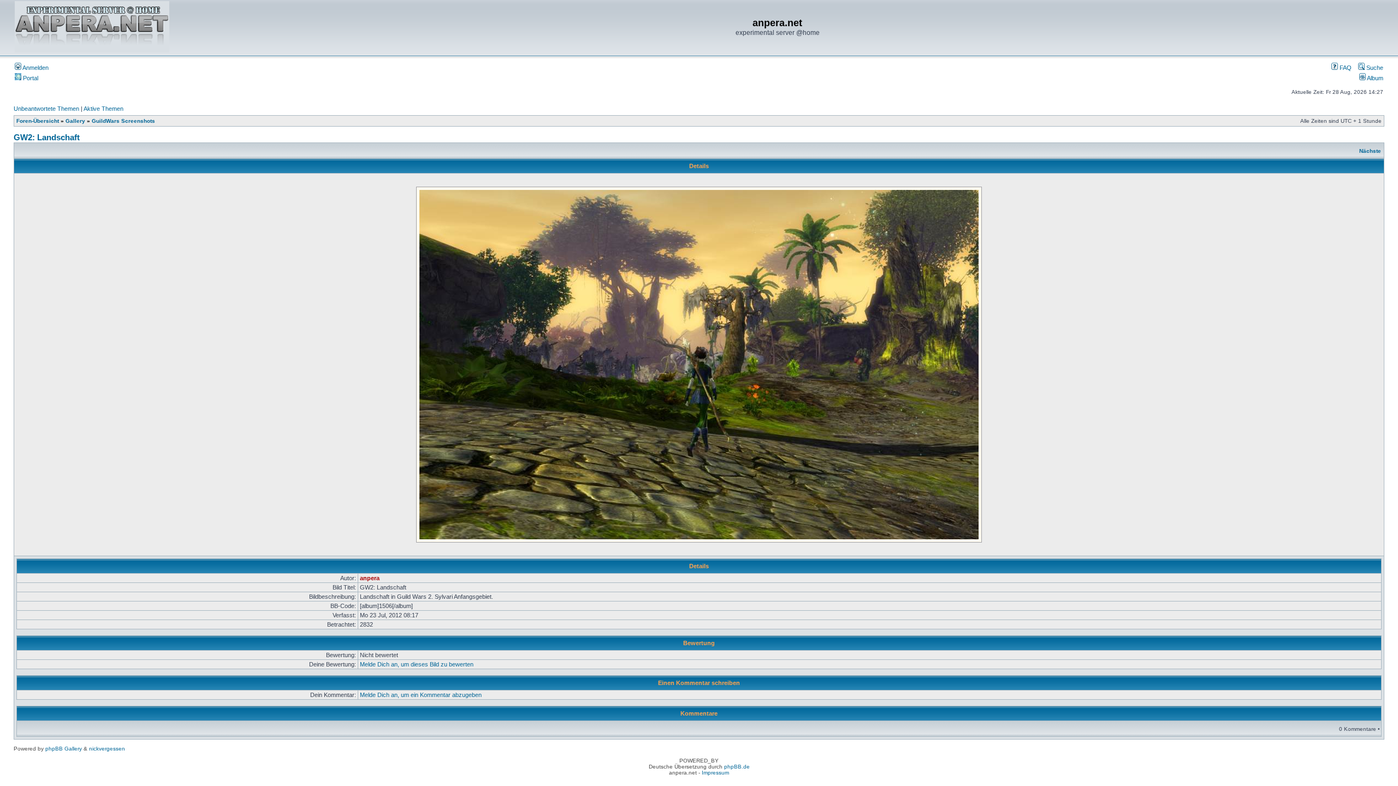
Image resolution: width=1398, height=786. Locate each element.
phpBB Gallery (63, 749)
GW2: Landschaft (47, 137)
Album (1374, 78)
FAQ (1345, 67)
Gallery (75, 121)
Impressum (715, 773)
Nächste (1370, 151)
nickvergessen (107, 749)
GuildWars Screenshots (123, 121)
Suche (1374, 67)
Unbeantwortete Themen (46, 108)
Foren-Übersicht (37, 121)
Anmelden (35, 67)
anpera (370, 578)
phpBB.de (737, 767)
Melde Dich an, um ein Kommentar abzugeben (421, 695)
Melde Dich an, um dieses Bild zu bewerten (416, 664)
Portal (29, 78)
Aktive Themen (103, 108)
